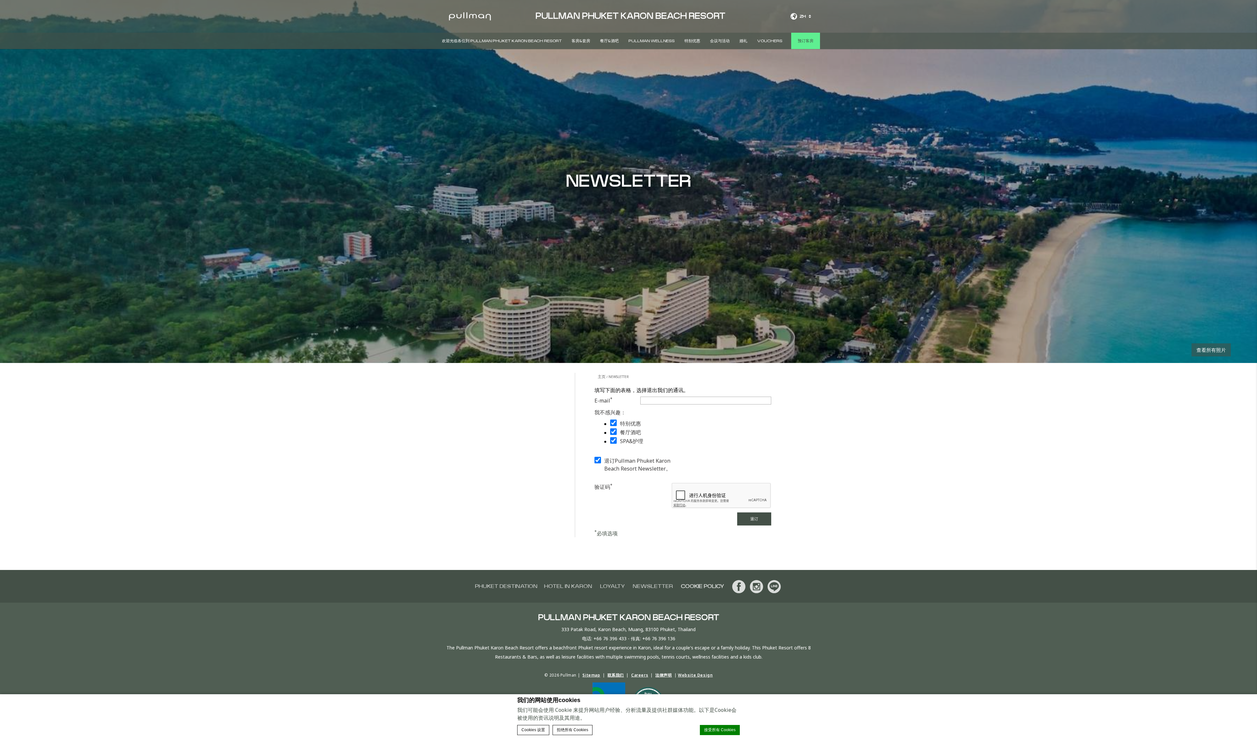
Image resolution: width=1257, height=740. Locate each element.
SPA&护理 (631, 441)
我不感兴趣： (610, 412)
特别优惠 (692, 41)
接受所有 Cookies (720, 730)
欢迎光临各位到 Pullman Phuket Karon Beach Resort (502, 41)
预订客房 (805, 41)
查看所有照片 (1211, 350)
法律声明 (663, 675)
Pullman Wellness (651, 41)
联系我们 (616, 675)
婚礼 (743, 41)
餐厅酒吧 (630, 432)
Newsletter (653, 586)
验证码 (603, 486)
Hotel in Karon (568, 586)
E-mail (603, 400)
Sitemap (591, 675)
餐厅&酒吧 (609, 41)
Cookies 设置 (533, 730)
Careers (639, 675)
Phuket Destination (506, 586)
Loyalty (612, 586)
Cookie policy (702, 586)
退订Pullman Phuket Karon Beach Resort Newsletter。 (637, 464)
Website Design (695, 675)
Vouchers (769, 41)
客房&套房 (581, 41)
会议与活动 (720, 41)
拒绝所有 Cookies (572, 730)
